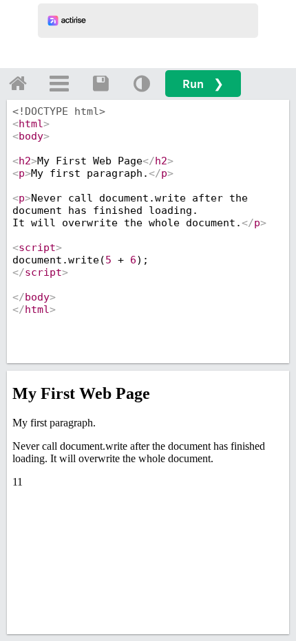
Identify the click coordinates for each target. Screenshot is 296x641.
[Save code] (100, 83)
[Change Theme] (142, 83)
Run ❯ (203, 83)
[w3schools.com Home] (18, 83)
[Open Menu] (59, 83)
